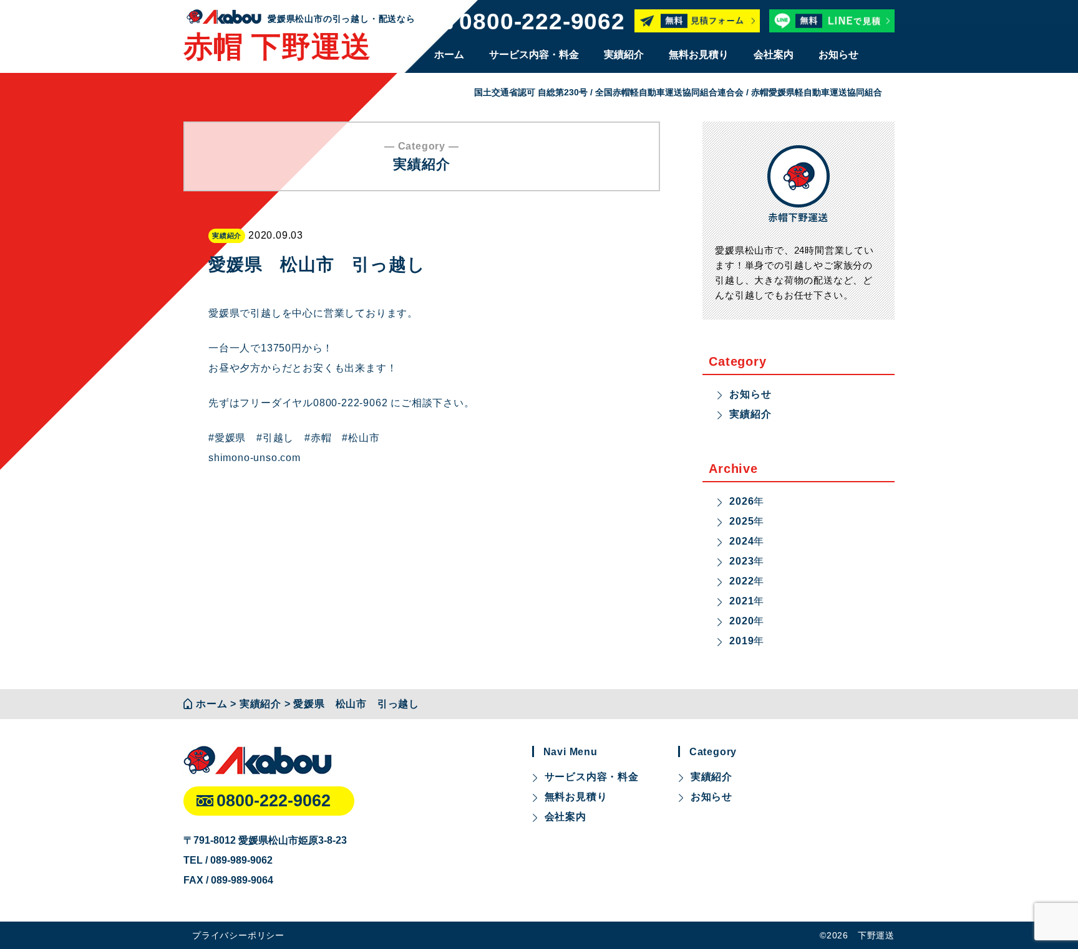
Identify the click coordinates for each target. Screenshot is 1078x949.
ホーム (449, 54)
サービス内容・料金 (534, 54)
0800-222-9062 (541, 22)
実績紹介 (624, 54)
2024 (741, 541)
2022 (741, 581)
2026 (741, 501)
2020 (741, 621)
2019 (741, 641)
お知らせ (838, 54)
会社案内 (774, 54)
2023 (741, 561)
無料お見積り (699, 54)
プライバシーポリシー (238, 935)
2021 (741, 601)
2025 (741, 521)
